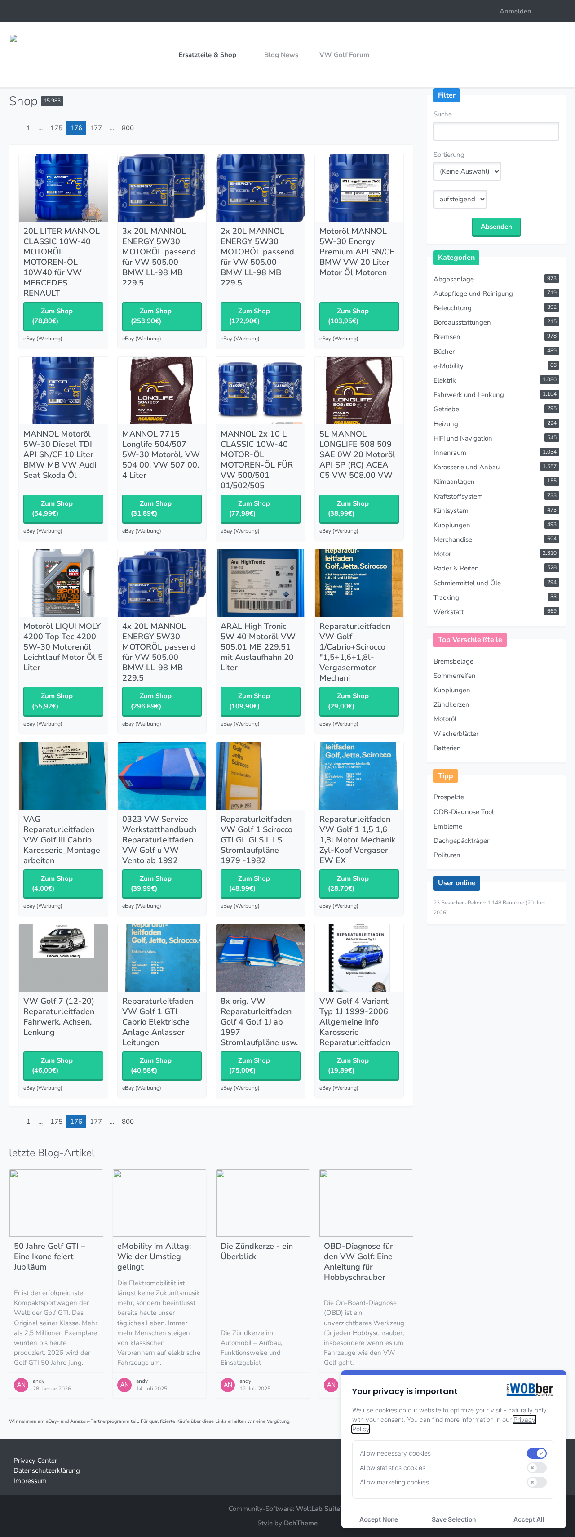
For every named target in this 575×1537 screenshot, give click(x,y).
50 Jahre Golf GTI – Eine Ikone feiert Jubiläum (49, 1256)
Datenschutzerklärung (46, 1470)
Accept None (378, 1519)
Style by (287, 1523)
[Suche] (552, 11)
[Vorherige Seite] (15, 128)
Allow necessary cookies (395, 1453)
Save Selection (454, 1519)
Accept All (528, 1519)
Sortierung (448, 154)
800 (128, 128)
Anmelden (515, 11)
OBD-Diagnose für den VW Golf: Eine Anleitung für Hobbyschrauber (358, 1262)
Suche (442, 114)
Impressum (30, 1480)
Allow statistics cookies (392, 1467)
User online (457, 883)
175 (56, 128)
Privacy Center (35, 1460)
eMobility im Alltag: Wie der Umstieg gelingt (154, 1256)
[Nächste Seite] (144, 128)
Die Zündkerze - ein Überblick (257, 1251)
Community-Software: (287, 1508)
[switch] (537, 1453)
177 (96, 128)
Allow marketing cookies (394, 1482)
